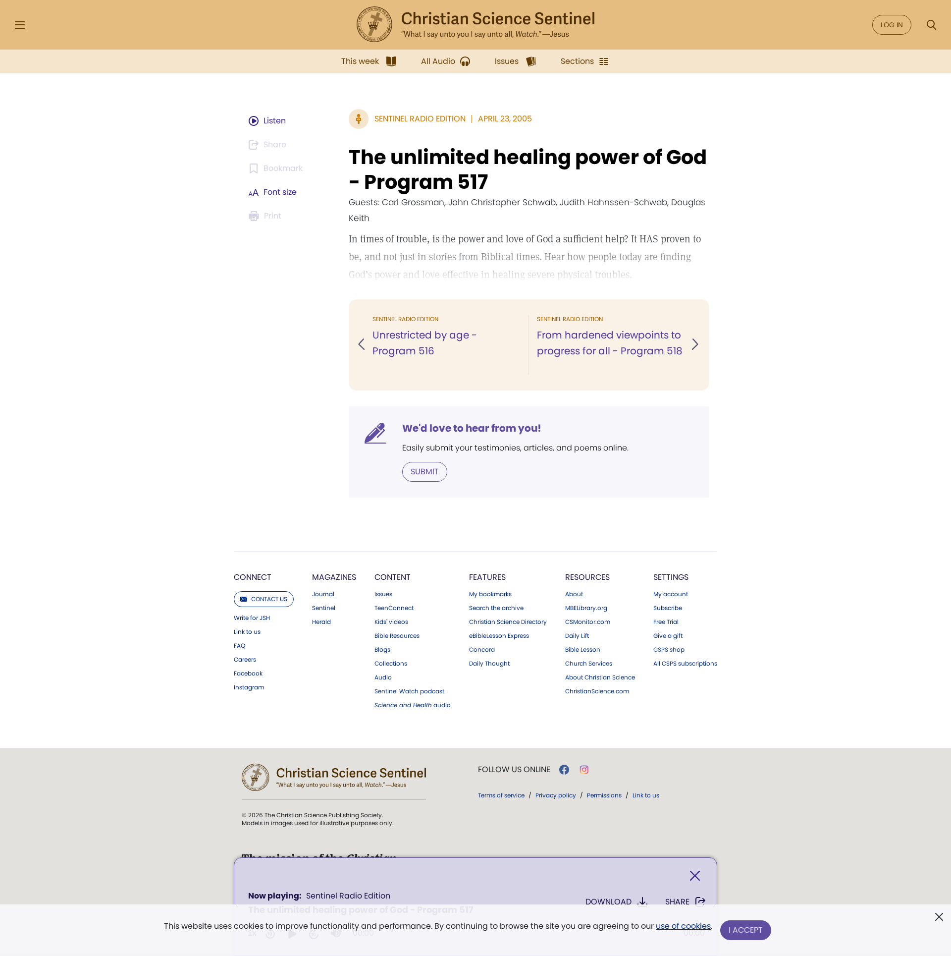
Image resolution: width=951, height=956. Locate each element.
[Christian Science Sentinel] (475, 24)
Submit (425, 471)
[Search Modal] (931, 25)
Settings (670, 577)
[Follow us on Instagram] (584, 770)
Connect (252, 577)
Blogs (382, 650)
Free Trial (666, 622)
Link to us (247, 632)
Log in (892, 25)
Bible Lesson (582, 650)
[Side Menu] (20, 25)
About (574, 594)
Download (608, 901)
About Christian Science (600, 677)
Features (487, 577)
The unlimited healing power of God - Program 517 (528, 169)
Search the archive (496, 608)
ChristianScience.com (597, 691)
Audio (383, 677)
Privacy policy (555, 795)
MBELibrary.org (586, 608)
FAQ (239, 646)
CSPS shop (669, 650)
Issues (383, 594)
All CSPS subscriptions (685, 664)
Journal (323, 594)
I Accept (746, 930)
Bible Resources (397, 636)
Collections (390, 664)
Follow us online (514, 770)
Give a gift (668, 636)
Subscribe (667, 608)
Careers (245, 660)
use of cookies (683, 926)
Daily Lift (577, 636)
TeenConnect (394, 608)
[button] (362, 345)
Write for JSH (252, 618)
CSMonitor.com (587, 622)
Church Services (588, 664)
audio (412, 705)
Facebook (248, 673)
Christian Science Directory (508, 622)
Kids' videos (391, 622)
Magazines (334, 577)
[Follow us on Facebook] (564, 770)
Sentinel (323, 608)
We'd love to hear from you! (471, 428)
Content (392, 577)
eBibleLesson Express (499, 636)
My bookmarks (490, 594)
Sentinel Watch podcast (409, 691)
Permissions (604, 795)
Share (677, 901)
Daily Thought (489, 664)
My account (670, 594)
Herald (321, 622)
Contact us (269, 599)
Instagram (249, 687)
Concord (482, 650)
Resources (587, 577)
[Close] (695, 876)
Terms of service (501, 795)
